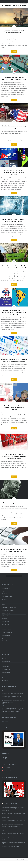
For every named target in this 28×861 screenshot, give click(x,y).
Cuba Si (4, 664)
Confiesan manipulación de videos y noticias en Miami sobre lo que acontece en (13, 701)
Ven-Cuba (4, 618)
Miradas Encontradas (6, 675)
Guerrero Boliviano (6, 602)
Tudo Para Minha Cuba (7, 632)
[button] (11, 743)
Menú (24, 2)
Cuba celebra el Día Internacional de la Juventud (12, 693)
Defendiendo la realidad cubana (9, 607)
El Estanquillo (5, 604)
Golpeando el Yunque (7, 627)
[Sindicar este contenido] (2, 803)
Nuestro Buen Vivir (6, 588)
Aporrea (4, 658)
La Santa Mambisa (6, 635)
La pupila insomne (6, 591)
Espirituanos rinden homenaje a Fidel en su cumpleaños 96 (11, 697)
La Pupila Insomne (6, 669)
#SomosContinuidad (11, 803)
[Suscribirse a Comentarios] (2, 770)
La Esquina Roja (5, 615)
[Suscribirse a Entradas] (2, 767)
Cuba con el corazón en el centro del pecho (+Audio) (13, 813)
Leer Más (14, 51)
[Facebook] (6, 758)
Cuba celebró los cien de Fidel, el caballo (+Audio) (12, 846)
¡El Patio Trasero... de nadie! (8, 638)
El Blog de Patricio (6, 613)
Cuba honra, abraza (6, 690)
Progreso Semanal (6, 677)
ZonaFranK (4, 599)
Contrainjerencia (6, 661)
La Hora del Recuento (7, 596)
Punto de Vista (5, 624)
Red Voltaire (5, 680)
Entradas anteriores (14, 576)
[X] (3, 758)
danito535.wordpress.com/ (8, 610)
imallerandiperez (5, 640)
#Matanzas (4, 703)
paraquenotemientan (6, 629)
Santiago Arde (5, 593)
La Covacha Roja (5, 621)
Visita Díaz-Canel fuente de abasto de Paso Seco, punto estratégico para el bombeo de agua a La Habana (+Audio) (13, 809)
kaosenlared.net (5, 666)
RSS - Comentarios (7, 770)
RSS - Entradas (6, 767)
